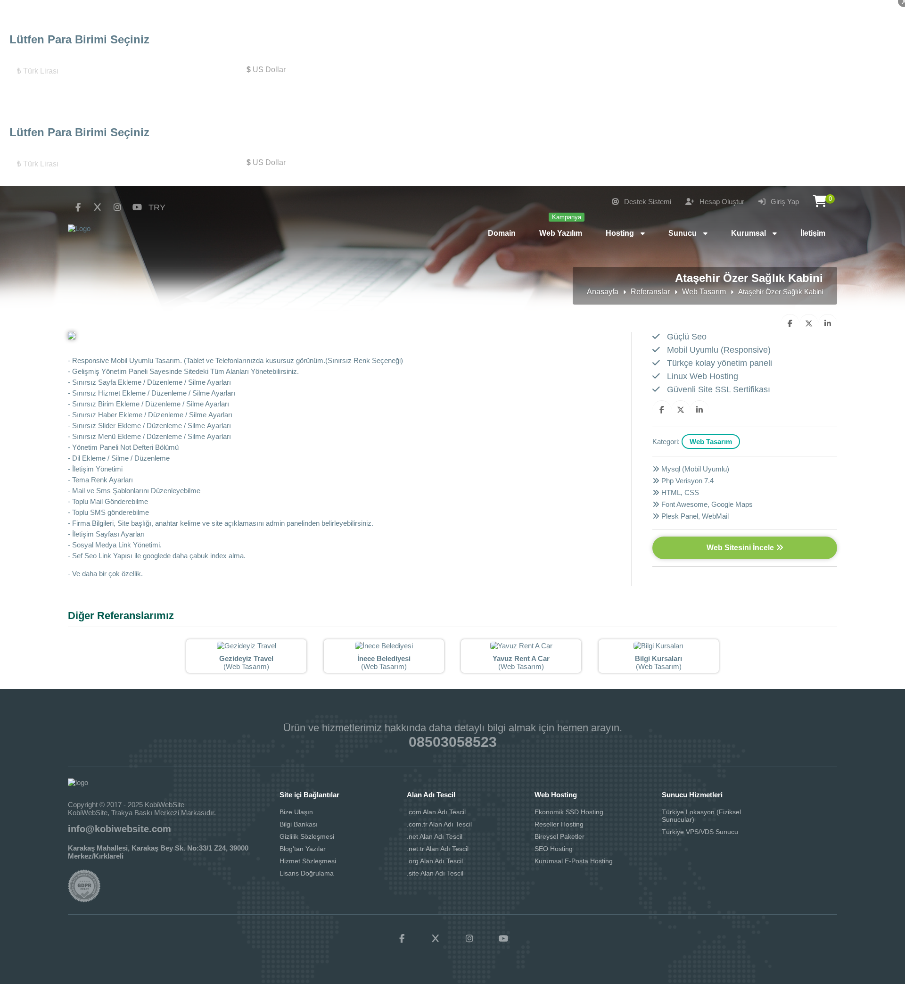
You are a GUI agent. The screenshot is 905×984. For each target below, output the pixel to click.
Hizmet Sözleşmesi (308, 861)
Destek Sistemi (646, 202)
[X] (97, 207)
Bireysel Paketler (559, 836)
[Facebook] (78, 207)
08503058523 (453, 742)
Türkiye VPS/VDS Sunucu (700, 831)
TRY (156, 207)
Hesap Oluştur (721, 202)
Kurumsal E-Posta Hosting (574, 861)
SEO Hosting (554, 848)
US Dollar (266, 70)
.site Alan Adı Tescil (435, 873)
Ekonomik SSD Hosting (569, 812)
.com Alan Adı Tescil (436, 812)
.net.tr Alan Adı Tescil (438, 848)
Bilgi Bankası (299, 824)
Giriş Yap (784, 202)
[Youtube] (137, 207)
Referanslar (650, 292)
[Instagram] (117, 207)
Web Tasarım (704, 292)
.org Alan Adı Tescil (435, 861)
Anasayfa (602, 292)
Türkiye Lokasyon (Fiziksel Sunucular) (701, 815)
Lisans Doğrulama (307, 873)
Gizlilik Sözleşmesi (307, 836)
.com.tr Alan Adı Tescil (439, 824)
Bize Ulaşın (296, 812)
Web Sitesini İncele (741, 548)
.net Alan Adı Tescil (434, 836)
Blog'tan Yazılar (303, 848)
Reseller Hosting (559, 824)
